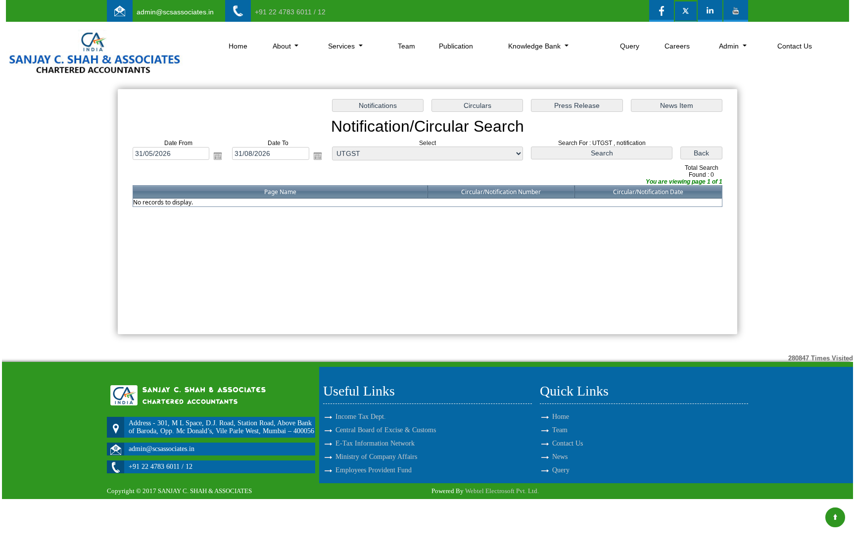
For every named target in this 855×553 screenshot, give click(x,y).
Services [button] (342, 46)
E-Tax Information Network (375, 443)
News (560, 456)
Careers (677, 46)
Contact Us (794, 46)
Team (406, 46)
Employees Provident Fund (373, 470)
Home (238, 46)
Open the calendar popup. (217, 156)
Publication (456, 46)
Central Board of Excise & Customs (385, 430)
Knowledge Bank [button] (535, 46)
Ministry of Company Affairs (376, 456)
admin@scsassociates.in (175, 12)
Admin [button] (730, 46)
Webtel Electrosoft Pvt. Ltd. (502, 491)
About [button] (283, 46)
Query (629, 46)
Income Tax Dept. (360, 416)
